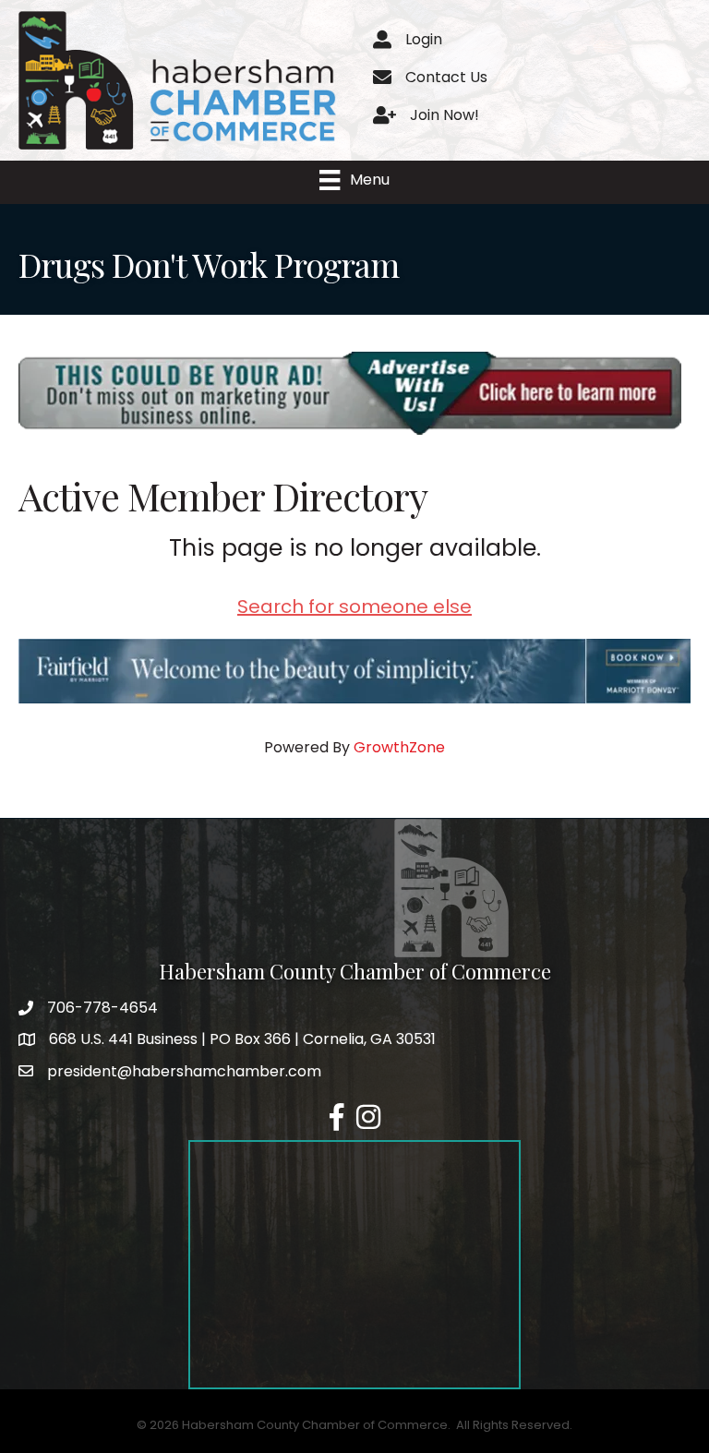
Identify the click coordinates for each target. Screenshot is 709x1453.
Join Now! (444, 115)
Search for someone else (354, 606)
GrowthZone (399, 747)
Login (423, 39)
